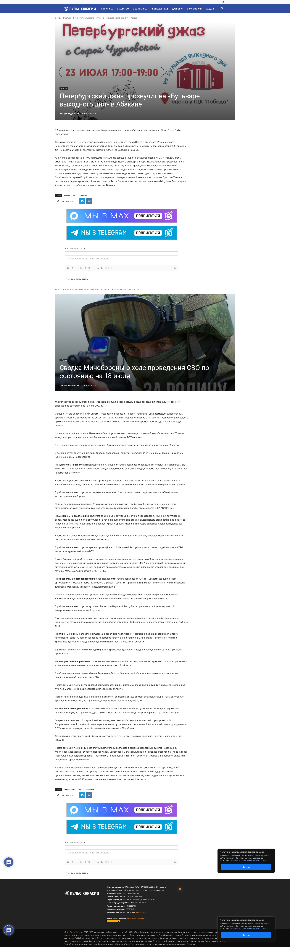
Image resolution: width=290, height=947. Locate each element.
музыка (84, 195)
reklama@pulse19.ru (136, 918)
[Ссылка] (102, 268)
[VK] (89, 201)
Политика (107, 8)
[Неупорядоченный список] (89, 268)
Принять (246, 935)
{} (106, 268)
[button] (222, 9)
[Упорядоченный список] (85, 268)
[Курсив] (72, 268)
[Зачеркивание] (81, 268)
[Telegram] (223, 2)
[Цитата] (93, 268)
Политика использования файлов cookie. (248, 928)
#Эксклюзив (194, 8)
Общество (123, 8)
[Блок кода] (98, 268)
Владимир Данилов (69, 113)
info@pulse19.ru (143, 912)
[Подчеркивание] (76, 268)
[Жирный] (68, 268)
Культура (67, 18)
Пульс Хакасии (76, 932)
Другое (176, 8)
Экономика (140, 8)
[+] (110, 268)
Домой (58, 18)
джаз (75, 195)
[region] (251, 929)
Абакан (67, 195)
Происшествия (159, 8)
